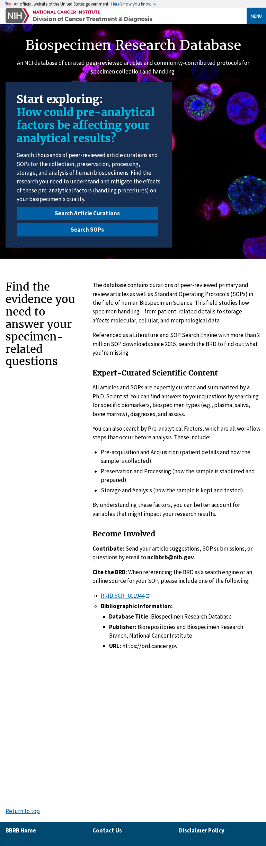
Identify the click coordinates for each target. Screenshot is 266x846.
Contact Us (107, 830)
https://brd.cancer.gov (150, 646)
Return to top (23, 811)
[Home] (126, 15)
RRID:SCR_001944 (122, 595)
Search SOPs (87, 229)
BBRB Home (21, 830)
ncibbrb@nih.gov (170, 557)
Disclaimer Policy (201, 830)
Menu (256, 16)
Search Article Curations (87, 213)
